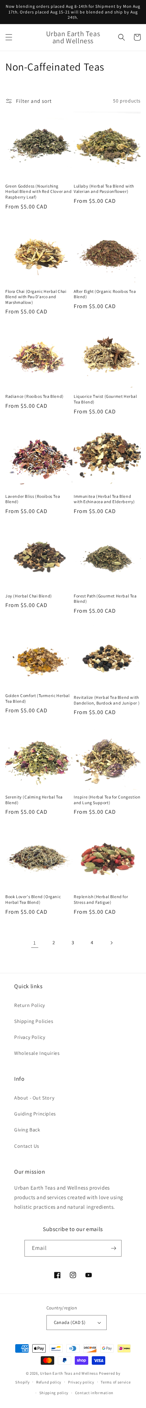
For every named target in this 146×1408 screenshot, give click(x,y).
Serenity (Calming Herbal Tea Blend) (34, 799)
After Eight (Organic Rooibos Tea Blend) (105, 294)
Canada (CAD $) (70, 1322)
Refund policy (48, 1382)
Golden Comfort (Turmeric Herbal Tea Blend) (37, 698)
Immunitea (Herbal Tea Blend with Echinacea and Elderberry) (104, 499)
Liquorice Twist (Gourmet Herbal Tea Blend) (105, 399)
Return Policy (29, 1005)
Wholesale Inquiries (37, 1053)
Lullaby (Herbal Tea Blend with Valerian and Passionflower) (104, 188)
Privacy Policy (29, 1037)
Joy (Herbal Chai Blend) (28, 596)
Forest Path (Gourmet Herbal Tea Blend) (105, 598)
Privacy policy (81, 1382)
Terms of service (115, 1382)
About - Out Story (34, 1098)
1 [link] (34, 942)
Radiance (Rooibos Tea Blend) (34, 396)
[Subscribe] (113, 1248)
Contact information (94, 1392)
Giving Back (27, 1129)
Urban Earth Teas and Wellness (69, 1373)
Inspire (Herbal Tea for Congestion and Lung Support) (107, 799)
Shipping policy (54, 1392)
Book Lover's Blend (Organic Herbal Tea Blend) (33, 899)
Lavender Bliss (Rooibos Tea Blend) (32, 499)
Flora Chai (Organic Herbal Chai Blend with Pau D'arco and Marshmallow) (36, 297)
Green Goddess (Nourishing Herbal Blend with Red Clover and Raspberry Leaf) (38, 191)
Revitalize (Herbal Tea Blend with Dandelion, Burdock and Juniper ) (107, 700)
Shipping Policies (33, 1021)
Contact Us (26, 1146)
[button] (9, 37)
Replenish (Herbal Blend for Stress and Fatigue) (101, 899)
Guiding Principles (35, 1114)
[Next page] (111, 943)
